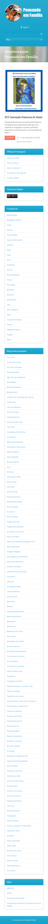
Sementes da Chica (14, 771)
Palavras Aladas (13, 691)
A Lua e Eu (11, 357)
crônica (10, 230)
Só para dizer (12, 786)
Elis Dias (10, 472)
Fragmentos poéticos (15, 526)
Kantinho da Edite (14, 566)
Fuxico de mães (13, 536)
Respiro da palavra (14, 736)
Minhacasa (11, 626)
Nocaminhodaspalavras (16, 651)
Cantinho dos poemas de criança (20, 397)
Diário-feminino (13, 452)
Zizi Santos (11, 870)
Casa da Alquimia (14, 407)
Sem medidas (12, 766)
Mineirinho (11, 621)
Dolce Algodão (12, 457)
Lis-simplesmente (14, 586)
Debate (10, 245)
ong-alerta (11, 676)
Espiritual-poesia (13, 497)
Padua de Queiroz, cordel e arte (20, 686)
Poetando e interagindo (16, 173)
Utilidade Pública (13, 329)
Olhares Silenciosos (15, 671)
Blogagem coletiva (14, 220)
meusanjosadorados (15, 611)
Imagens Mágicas (14, 551)
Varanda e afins (13, 830)
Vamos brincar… (13, 163)
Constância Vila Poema (16, 432)
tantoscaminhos (13, 810)
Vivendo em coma (14, 850)
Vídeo (9, 339)
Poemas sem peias (14, 716)
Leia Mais (10, 137)
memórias (11, 265)
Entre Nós (11, 487)
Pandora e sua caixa (15, 696)
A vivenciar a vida (14, 362)
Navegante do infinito (15, 641)
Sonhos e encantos (15, 791)
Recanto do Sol (13, 726)
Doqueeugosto (13, 462)
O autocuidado (13, 178)
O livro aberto (12, 661)
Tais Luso (10, 806)
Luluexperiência (13, 591)
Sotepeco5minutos (14, 801)
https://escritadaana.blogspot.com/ (21, 541)
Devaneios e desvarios (16, 447)
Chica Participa (13, 412)
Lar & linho (11, 576)
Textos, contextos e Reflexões (19, 826)
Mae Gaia (11, 601)
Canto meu (11, 402)
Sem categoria (12, 309)
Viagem (10, 334)
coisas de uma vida (14, 422)
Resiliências (11, 299)
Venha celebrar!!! (14, 168)
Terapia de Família (14, 319)
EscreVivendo (12, 492)
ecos (9, 467)
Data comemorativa (15, 240)
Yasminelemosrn (13, 865)
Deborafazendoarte (15, 442)
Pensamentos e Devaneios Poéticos (21, 701)
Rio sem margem (13, 746)
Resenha (10, 295)
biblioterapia (12, 215)
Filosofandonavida (14, 502)
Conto (9, 225)
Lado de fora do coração (17, 571)
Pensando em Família (15, 898)
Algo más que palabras (16, 377)
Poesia (9, 280)
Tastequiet (11, 816)
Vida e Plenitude (13, 840)
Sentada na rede (14, 776)
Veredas (10, 835)
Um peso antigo (13, 158)
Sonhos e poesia (14, 796)
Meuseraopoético (14, 616)
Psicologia (11, 285)
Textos (9, 324)
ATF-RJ (9, 893)
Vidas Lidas (11, 845)
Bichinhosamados (14, 387)
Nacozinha (11, 636)
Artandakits (11, 382)
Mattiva (10, 606)
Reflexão (10, 290)
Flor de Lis (11, 512)
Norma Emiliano (25, 141)
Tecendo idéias (13, 820)
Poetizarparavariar (14, 721)
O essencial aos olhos (16, 656)
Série (9, 315)
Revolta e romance (14, 741)
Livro (9, 260)
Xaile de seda (12, 860)
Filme (9, 250)
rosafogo (10, 751)
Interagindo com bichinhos (17, 556)
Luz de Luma (12, 596)
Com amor (11, 427)
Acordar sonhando (14, 367)
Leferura (10, 581)
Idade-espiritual (13, 546)
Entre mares (12, 482)
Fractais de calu (13, 522)
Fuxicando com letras (15, 532)
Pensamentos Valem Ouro (17, 706)
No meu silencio (13, 646)
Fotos (9, 255)
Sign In (25, 27)
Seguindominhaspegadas (17, 761)
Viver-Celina (12, 855)
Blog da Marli (12, 392)
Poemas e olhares (14, 711)
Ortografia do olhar (14, 681)
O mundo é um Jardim (15, 666)
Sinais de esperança (15, 781)
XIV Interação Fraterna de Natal (23, 117)
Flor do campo (12, 516)
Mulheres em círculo (15, 631)
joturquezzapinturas (15, 561)
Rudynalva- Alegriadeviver (17, 756)
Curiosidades (12, 235)
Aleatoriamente (13, 372)
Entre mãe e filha (14, 477)
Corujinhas (11, 437)
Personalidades (13, 275)
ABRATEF (10, 888)
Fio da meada (12, 507)
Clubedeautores (13, 417)
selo (8, 305)
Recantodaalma (13, 731)
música (10, 270)
